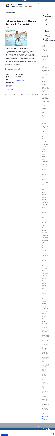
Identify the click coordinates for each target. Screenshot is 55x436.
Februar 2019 (44, 268)
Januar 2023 (44, 199)
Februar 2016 (44, 323)
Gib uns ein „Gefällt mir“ (44, 46)
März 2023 (44, 195)
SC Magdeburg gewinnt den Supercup (44, 111)
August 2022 (44, 205)
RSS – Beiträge (45, 416)
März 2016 (44, 321)
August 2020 (44, 242)
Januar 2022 (44, 217)
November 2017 (45, 291)
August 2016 (44, 313)
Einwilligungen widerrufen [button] (40, 426)
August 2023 (44, 187)
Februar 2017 (44, 305)
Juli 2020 (43, 243)
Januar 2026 (44, 143)
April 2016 (44, 319)
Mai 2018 (43, 281)
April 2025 (44, 154)
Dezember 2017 (45, 290)
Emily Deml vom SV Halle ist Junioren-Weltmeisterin (45, 107)
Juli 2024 (43, 169)
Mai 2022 (43, 210)
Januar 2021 (44, 233)
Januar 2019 (44, 270)
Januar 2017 (44, 306)
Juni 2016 (43, 316)
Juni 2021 (43, 227)
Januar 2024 (44, 179)
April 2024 (44, 174)
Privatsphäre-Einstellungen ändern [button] (11, 426)
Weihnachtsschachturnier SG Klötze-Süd (29, 94)
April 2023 (44, 194)
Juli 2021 (43, 225)
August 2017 (44, 296)
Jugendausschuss (48, 25)
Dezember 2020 (45, 235)
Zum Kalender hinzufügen (12, 69)
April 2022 (44, 212)
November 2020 (45, 237)
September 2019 (45, 258)
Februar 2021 (44, 232)
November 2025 (45, 146)
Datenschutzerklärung (26, 424)
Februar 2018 (44, 286)
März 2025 (44, 156)
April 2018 (44, 283)
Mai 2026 (43, 136)
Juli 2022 (43, 207)
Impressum (34, 424)
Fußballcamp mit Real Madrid (13, 94)
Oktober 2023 (44, 184)
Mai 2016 (43, 318)
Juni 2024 (43, 171)
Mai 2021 (43, 229)
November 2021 (45, 220)
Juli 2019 (43, 262)
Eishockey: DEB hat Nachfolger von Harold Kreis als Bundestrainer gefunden (45, 384)
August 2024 (44, 167)
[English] (30, 7)
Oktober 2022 (44, 204)
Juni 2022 (43, 209)
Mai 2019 (43, 265)
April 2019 (44, 267)
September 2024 (45, 166)
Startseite (21, 3)
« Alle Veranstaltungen (10, 12)
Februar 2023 (44, 197)
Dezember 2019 (45, 253)
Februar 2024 (44, 177)
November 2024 (45, 162)
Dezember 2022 (45, 200)
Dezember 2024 (45, 161)
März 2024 (44, 176)
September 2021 (45, 222)
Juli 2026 (43, 133)
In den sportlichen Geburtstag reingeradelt (45, 76)
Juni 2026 (43, 134)
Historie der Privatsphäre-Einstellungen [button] (27, 426)
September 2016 (45, 311)
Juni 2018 (43, 280)
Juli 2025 (43, 149)
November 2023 (45, 182)
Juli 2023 (43, 189)
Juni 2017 (43, 298)
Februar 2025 (44, 157)
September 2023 (45, 186)
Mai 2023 (43, 192)
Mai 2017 (43, 300)
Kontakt (26, 6)
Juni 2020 (43, 245)
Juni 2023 (43, 190)
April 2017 (44, 301)
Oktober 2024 (44, 164)
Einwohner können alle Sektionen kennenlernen (45, 80)
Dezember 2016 (45, 308)
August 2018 (44, 278)
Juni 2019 (43, 263)
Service (21, 6)
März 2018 (44, 285)
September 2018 (45, 276)
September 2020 (45, 240)
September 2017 (45, 295)
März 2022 (44, 214)
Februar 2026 (44, 141)
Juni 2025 (43, 151)
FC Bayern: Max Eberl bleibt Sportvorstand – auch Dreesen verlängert (45, 347)
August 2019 (44, 260)
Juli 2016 (43, 314)
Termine (41, 3)
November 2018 (45, 273)
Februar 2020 (44, 250)
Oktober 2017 (44, 293)
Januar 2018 (44, 288)
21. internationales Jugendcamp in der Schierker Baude (45, 103)
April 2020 (44, 247)
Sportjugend (32, 3)
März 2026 (44, 139)
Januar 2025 (44, 159)
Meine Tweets (44, 128)
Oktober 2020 (44, 238)
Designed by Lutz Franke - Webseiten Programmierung (16, 428)
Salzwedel (11, 89)
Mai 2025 (43, 152)
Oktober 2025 (44, 148)
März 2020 (44, 248)
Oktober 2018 (44, 275)
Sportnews (45, 326)
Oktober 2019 (44, 257)
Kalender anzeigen (45, 42)
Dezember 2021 (45, 219)
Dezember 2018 (45, 271)
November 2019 (45, 255)
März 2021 (44, 230)
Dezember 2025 (45, 144)
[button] (53, 434)
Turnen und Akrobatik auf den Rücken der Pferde (45, 87)
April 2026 (44, 138)
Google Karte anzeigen (20, 80)
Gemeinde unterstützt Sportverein (44, 61)
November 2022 (45, 202)
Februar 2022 (44, 215)
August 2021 (44, 224)
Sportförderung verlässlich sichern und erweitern (45, 122)
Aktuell (37, 3)
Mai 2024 (43, 172)
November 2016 (45, 310)
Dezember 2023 (45, 181)
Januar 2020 (44, 252)
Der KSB (26, 3)
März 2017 (44, 303)
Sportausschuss (48, 21)
